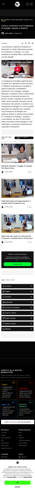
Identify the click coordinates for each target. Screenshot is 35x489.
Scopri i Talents (23, 443)
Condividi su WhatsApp (33, 43)
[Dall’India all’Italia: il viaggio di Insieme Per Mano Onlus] (17, 153)
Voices (20, 435)
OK (17, 482)
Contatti (3, 435)
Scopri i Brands (23, 445)
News (20, 432)
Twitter (26, 43)
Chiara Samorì (9, 33)
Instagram (24, 457)
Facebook (22, 43)
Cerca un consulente (24, 440)
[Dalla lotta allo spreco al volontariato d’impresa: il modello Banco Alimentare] (17, 223)
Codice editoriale (6, 438)
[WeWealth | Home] (17, 4)
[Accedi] (27, 4)
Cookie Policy (27, 477)
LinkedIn (29, 43)
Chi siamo (4, 432)
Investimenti (4, 457)
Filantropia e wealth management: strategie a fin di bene (17, 20)
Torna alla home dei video (22, 138)
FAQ (2, 440)
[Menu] (3, 4)
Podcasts (21, 438)
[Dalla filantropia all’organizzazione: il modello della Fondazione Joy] (17, 188)
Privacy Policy (11, 477)
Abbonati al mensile (6, 448)
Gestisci (17, 487)
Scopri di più (17, 264)
